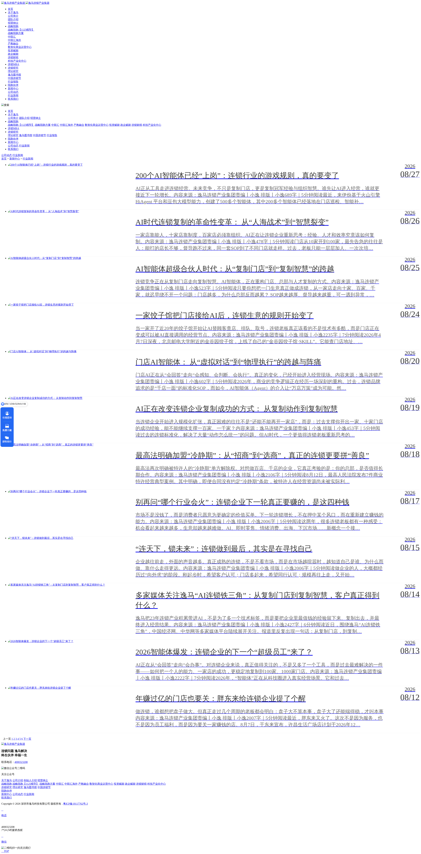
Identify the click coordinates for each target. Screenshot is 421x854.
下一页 (27, 738)
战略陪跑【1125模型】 (21, 29)
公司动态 (13, 92)
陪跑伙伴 (13, 85)
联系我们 (13, 98)
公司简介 (13, 15)
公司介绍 (17, 780)
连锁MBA (13, 64)
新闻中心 (13, 88)
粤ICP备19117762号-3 (75, 803)
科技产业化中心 (17, 60)
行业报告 (13, 81)
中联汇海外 (14, 40)
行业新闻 (13, 95)
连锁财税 (13, 57)
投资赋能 (13, 50)
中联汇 (12, 36)
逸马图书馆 (14, 74)
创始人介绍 (30, 780)
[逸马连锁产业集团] (25, 2)
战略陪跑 (13, 26)
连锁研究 (13, 67)
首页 (10, 9)
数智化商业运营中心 (20, 47)
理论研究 (13, 71)
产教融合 (13, 43)
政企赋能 (13, 54)
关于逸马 (13, 12)
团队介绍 (13, 19)
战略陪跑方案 (16, 33)
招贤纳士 (13, 22)
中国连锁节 (14, 78)
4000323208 (21, 762)
